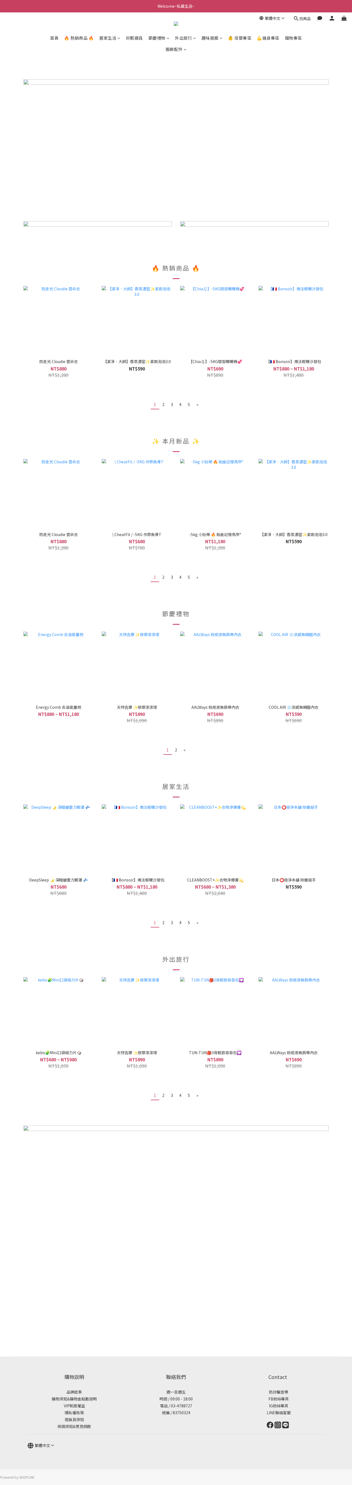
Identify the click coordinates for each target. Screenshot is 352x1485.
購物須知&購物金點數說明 (74, 1399)
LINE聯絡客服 (278, 1412)
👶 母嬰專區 (239, 38)
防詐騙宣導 (278, 1392)
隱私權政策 (74, 1412)
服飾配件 (174, 49)
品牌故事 (74, 1392)
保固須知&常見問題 (74, 1426)
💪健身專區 (268, 38)
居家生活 (107, 38)
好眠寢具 (134, 38)
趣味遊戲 (210, 38)
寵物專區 (293, 38)
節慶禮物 (157, 38)
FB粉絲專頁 (278, 1399)
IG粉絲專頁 (277, 1405)
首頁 (54, 38)
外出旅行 (183, 38)
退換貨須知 (74, 1419)
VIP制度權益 (74, 1405)
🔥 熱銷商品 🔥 (79, 38)
